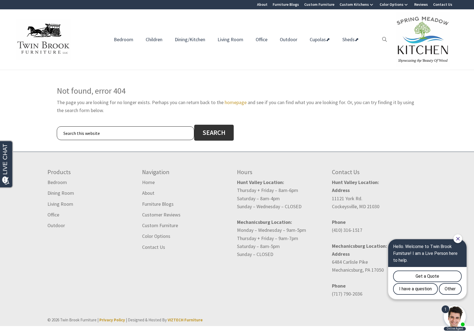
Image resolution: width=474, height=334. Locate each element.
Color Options (392, 4)
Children (154, 39)
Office (261, 39)
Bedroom (123, 39)
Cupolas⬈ (320, 39)
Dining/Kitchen (190, 39)
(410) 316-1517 (347, 230)
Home (148, 182)
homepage (236, 102)
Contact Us (442, 4)
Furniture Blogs (286, 4)
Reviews (421, 4)
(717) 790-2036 (347, 294)
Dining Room (60, 193)
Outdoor (288, 39)
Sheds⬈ (350, 39)
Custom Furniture (319, 4)
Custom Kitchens (354, 4)
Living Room (230, 39)
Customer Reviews (161, 214)
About (262, 4)
